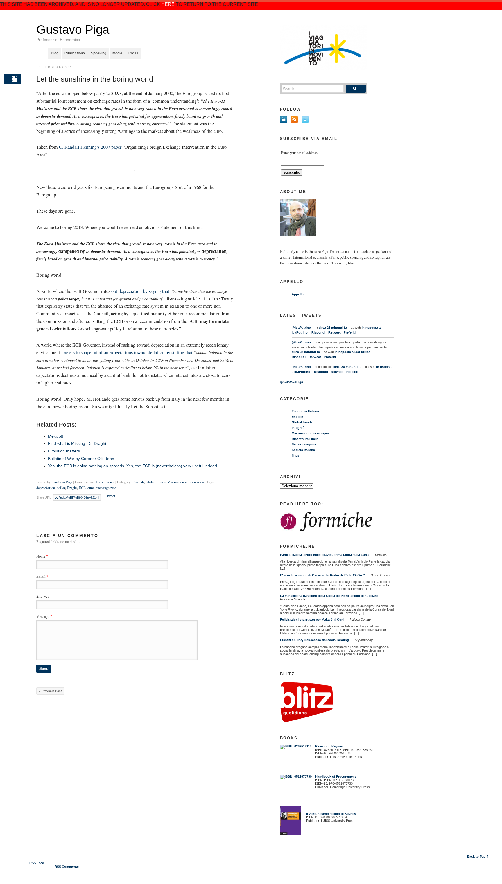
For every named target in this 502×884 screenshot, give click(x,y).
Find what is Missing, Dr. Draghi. (77, 443)
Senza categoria (304, 444)
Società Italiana (303, 450)
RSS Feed (36, 863)
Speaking (98, 53)
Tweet (111, 496)
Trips (295, 455)
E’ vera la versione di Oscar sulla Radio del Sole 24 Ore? (322, 575)
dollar (61, 487)
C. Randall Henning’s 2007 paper (91, 147)
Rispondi (318, 332)
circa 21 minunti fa (333, 327)
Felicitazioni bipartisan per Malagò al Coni (312, 619)
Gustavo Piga (72, 29)
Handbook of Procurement (335, 776)
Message (44, 616)
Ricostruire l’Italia (305, 439)
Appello (298, 294)
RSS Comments (67, 866)
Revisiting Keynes (329, 746)
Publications (74, 53)
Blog (54, 53)
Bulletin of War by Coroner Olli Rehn (81, 458)
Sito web (42, 596)
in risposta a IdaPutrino (352, 352)
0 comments (105, 481)
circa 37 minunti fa (306, 352)
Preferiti (350, 332)
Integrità (298, 428)
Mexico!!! (56, 436)
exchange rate (106, 487)
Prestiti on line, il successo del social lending (314, 640)
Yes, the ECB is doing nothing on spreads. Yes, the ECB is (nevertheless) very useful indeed (132, 466)
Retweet (334, 332)
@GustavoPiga (291, 382)
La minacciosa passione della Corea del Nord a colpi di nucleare (329, 595)
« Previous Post (50, 690)
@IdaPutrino (301, 327)
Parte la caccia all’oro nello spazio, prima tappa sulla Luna (324, 554)
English (138, 481)
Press (133, 53)
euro (90, 487)
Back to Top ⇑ (478, 856)
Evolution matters (64, 451)
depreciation (45, 487)
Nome (40, 556)
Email (41, 576)
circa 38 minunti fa (347, 366)
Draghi (72, 487)
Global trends (156, 481)
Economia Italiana (305, 411)
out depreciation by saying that (141, 291)
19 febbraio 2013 (55, 67)
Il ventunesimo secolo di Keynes (330, 813)
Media (117, 53)
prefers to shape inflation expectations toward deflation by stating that (128, 352)
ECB (82, 487)
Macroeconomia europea (185, 481)
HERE (168, 4)
